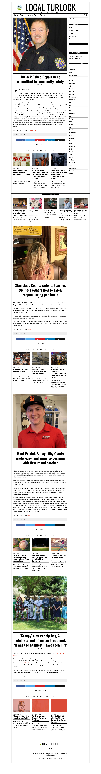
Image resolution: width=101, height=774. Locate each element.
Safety (71, 152)
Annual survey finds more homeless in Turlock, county (80, 211)
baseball (42, 529)
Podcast (22, 15)
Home (16, 15)
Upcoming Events (32, 15)
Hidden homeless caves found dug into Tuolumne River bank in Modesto (19, 211)
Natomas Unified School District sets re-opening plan (39, 371)
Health (70, 116)
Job (70, 127)
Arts (70, 78)
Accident (71, 67)
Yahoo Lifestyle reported (27, 663)
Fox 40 (29, 329)
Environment (72, 100)
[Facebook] (84, 15)
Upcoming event (73, 168)
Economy (71, 89)
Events (70, 102)
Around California (73, 75)
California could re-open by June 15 (20, 370)
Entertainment (72, 97)
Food (70, 105)
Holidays (71, 119)
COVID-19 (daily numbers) (75, 28)
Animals (71, 72)
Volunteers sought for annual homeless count (35, 211)
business (71, 80)
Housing (71, 121)
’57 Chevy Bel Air (48, 210)
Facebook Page (72, 36)
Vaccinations (72, 171)
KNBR (29, 515)
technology (72, 163)
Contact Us (43, 15)
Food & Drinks (72, 108)
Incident (71, 124)
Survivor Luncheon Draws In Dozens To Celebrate (39, 718)
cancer (39, 690)
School (70, 154)
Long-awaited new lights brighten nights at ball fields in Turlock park (40, 558)
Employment (72, 94)
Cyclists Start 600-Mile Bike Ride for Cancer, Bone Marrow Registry (58, 719)
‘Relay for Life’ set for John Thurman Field (21, 717)
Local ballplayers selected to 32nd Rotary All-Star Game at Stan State (21, 558)
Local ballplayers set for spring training (58, 556)
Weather (71, 33)
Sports (70, 157)
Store (70, 39)
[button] (86, 19)
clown (44, 690)
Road (70, 149)
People (41, 85)
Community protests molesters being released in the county (21, 172)
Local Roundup (72, 130)
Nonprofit (71, 138)
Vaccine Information (74, 30)
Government (72, 113)
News (70, 135)
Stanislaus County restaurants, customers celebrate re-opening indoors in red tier (58, 373)
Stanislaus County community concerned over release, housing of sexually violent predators (40, 174)
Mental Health (72, 132)
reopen (42, 343)
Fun (70, 111)
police (42, 144)
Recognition (72, 146)
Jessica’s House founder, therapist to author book (65, 211)
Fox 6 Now (30, 676)
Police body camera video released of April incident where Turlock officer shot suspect (59, 174)
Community (72, 83)
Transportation (72, 165)
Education (71, 91)
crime (70, 86)
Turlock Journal (31, 130)
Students (71, 160)
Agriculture (72, 69)
